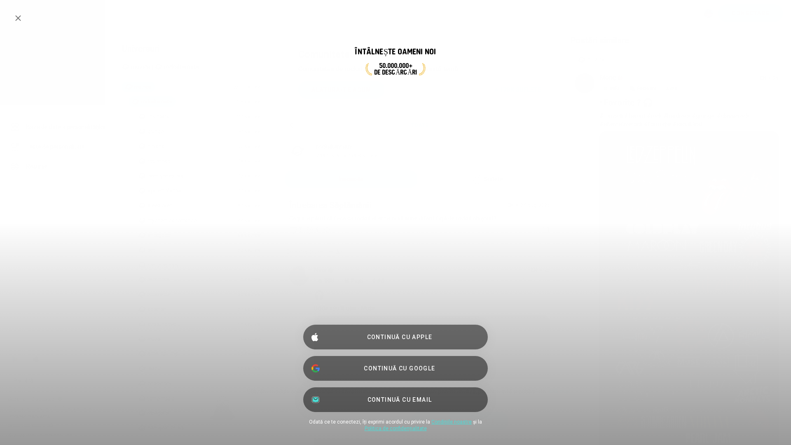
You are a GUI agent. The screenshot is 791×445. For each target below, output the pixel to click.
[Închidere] (18, 18)
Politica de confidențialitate (396, 428)
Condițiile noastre (451, 422)
